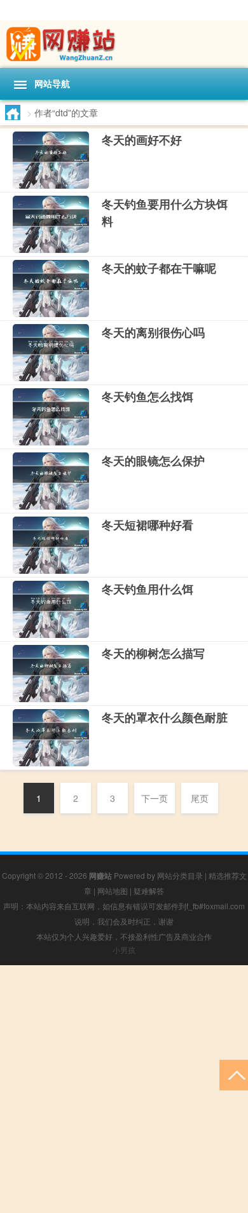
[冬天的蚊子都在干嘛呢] (51, 288)
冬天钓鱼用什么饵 (147, 589)
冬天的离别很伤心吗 (153, 332)
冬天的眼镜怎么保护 (153, 460)
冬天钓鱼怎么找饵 (147, 396)
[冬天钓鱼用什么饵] (51, 609)
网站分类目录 (180, 875)
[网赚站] (124, 44)
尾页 (200, 798)
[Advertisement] (124, 1089)
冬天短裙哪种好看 (147, 525)
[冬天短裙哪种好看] (51, 545)
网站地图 (112, 890)
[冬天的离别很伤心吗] (51, 352)
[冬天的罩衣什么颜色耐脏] (51, 737)
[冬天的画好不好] (51, 160)
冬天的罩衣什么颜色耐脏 (165, 717)
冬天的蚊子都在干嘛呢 (159, 268)
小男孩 (124, 949)
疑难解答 (149, 890)
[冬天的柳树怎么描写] (51, 673)
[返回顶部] (233, 1074)
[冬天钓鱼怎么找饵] (51, 416)
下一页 (154, 798)
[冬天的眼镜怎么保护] (51, 481)
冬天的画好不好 (142, 140)
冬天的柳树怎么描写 (153, 653)
